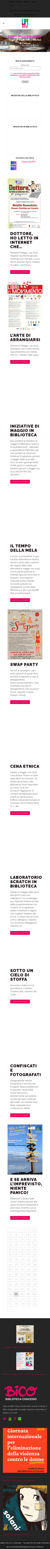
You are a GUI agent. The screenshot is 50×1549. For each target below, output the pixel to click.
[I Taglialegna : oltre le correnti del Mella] (25, 1334)
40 (10, 1269)
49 (34, 1274)
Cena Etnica (24, 766)
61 (16, 1289)
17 (22, 1244)
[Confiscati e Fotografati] (25, 1036)
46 (16, 1274)
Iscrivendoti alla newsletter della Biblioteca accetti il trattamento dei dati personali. (25, 75)
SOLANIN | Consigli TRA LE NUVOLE (16, 1535)
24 (34, 1249)
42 (22, 1269)
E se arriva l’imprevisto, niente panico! (26, 1186)
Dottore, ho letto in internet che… (24, 240)
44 (34, 1269)
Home (13, 46)
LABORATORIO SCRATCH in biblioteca (26, 881)
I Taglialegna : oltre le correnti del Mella (17, 1347)
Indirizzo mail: (25, 65)
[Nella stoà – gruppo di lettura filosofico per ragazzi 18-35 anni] (25, 1361)
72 (22, 1299)
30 (10, 1259)
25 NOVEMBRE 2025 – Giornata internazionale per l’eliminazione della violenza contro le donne (21, 1478)
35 (10, 1264)
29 (34, 1254)
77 (22, 1304)
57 (22, 1284)
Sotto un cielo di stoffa (21, 975)
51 (16, 1279)
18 (28, 1244)
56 (16, 1284)
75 (10, 1304)
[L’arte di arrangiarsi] (25, 305)
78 (28, 1304)
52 (22, 1279)
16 (16, 1244)
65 (10, 1294)
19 (35, 1244)
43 (28, 1269)
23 (28, 1249)
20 (10, 1249)
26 (16, 1254)
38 (28, 1264)
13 (28, 1239)
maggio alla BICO (29, 162)
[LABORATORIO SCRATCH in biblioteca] (25, 847)
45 (10, 1274)
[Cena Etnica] (25, 736)
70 (10, 1299)
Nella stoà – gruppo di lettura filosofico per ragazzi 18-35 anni (25, 1374)
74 (34, 1299)
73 (28, 1299)
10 (10, 1239)
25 (10, 1254)
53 (28, 1279)
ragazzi (27, 2)
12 (22, 1239)
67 (22, 1294)
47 (22, 1274)
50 (10, 1279)
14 (35, 1239)
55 (10, 1284)
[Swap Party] (25, 634)
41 (16, 1269)
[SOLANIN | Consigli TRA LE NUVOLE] (25, 1508)
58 (28, 1284)
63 (28, 1289)
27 (22, 1254)
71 (16, 1299)
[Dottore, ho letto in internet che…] (25, 204)
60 (10, 1289)
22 (22, 1249)
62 (22, 1289)
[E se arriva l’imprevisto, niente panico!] (25, 1149)
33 (28, 1259)
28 (28, 1254)
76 (16, 1304)
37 (22, 1264)
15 (10, 1244)
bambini (11, 2)
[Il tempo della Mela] (25, 516)
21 (16, 1249)
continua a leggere (20, 272)
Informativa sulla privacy (31, 1547)
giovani (33, 2)
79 (34, 1304)
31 (16, 1259)
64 (34, 1289)
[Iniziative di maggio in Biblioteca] (25, 396)
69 (34, 1294)
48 (28, 1274)
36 (16, 1264)
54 (34, 1279)
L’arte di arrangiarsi (25, 337)
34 (34, 1259)
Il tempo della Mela (23, 548)
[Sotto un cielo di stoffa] (25, 954)
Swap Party (24, 664)
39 (34, 1264)
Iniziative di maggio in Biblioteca (24, 430)
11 (16, 1239)
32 (22, 1259)
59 (34, 1284)
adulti (11, 5)
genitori (19, 2)
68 (28, 1294)
